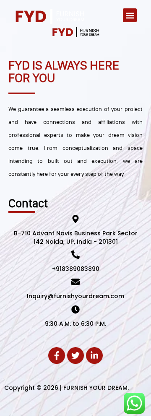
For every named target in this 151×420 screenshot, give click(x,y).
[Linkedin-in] (94, 355)
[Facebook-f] (56, 355)
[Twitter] (75, 355)
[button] (130, 15)
